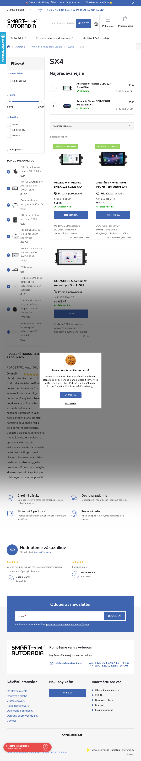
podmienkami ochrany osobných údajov (67, 624)
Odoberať (115, 616)
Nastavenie (70, 403)
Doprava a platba (15, 9)
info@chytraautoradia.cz (68, 663)
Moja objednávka (104, 710)
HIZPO (17, 124)
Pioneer (17, 135)
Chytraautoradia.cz (72, 734)
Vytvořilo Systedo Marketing (106, 750)
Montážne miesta (17, 691)
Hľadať (83, 23)
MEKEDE (18, 130)
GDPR (98, 695)
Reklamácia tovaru (18, 706)
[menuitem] (19, 38)
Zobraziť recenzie (42, 552)
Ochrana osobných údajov (22, 716)
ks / (67, 692)
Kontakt (99, 705)
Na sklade (18, 80)
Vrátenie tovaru (16, 701)
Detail (71, 313)
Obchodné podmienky (20, 711)
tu (92, 386)
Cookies (12, 721)
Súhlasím (72, 395)
